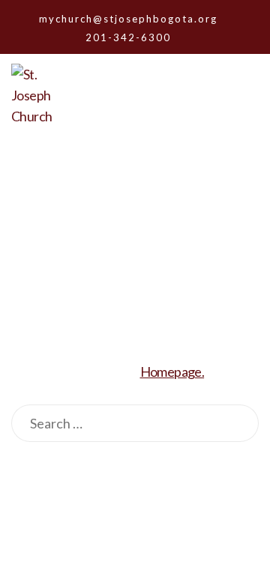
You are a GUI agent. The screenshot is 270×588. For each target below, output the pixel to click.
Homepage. (172, 371)
